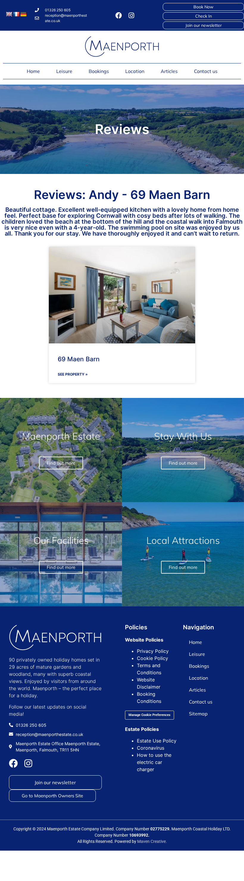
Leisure (64, 71)
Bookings (99, 71)
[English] (9, 14)
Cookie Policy (152, 658)
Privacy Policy (153, 651)
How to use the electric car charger (154, 762)
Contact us (206, 71)
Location (134, 71)
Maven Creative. (152, 841)
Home (33, 71)
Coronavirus (150, 748)
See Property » (73, 374)
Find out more (183, 567)
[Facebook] (118, 15)
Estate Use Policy (156, 741)
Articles (169, 71)
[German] (23, 14)
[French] (16, 14)
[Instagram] (131, 15)
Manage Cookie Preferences (150, 715)
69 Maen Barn (79, 359)
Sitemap (198, 714)
